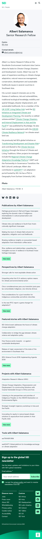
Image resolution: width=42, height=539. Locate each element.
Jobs (3, 496)
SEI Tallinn (22, 510)
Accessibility (6, 513)
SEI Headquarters (25, 502)
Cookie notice (7, 510)
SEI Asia (5, 44)
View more (6, 259)
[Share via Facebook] (7, 198)
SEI (3, 7)
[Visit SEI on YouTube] (37, 511)
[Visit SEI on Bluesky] (37, 493)
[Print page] (18, 198)
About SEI (5, 502)
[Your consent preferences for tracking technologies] (38, 535)
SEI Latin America (25, 505)
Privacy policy (7, 508)
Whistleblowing (7, 505)
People (7, 7)
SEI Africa (22, 496)
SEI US (21, 513)
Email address (7, 471)
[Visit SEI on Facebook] (37, 499)
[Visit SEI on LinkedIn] (37, 505)
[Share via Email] (14, 198)
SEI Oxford (22, 508)
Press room (6, 499)
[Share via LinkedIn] (10, 198)
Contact (5, 516)
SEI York (22, 516)
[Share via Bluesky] (3, 198)
